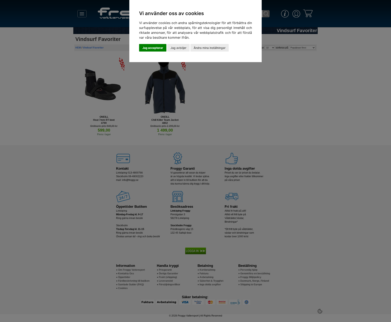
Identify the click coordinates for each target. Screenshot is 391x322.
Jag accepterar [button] (152, 47)
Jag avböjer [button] (178, 47)
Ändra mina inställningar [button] (209, 47)
